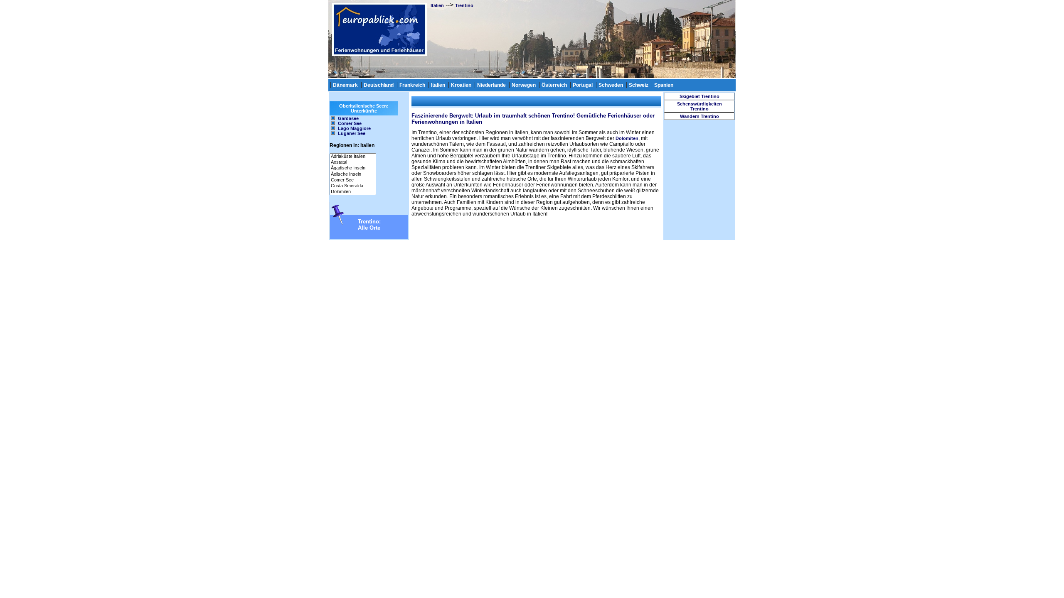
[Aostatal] (353, 162)
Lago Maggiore (354, 128)
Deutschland (379, 85)
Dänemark (345, 85)
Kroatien (461, 85)
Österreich (554, 85)
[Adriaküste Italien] (353, 156)
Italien (437, 5)
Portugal (583, 85)
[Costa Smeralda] (353, 186)
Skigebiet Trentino (699, 96)
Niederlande (491, 85)
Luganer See (351, 133)
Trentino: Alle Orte (369, 224)
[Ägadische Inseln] (353, 168)
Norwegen (524, 85)
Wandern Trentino (699, 116)
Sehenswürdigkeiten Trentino (699, 106)
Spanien (663, 85)
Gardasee (348, 118)
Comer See (350, 123)
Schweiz (638, 85)
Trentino (464, 5)
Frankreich (412, 85)
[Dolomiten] (353, 192)
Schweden (610, 85)
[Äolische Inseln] (353, 174)
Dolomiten (627, 138)
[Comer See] (353, 180)
